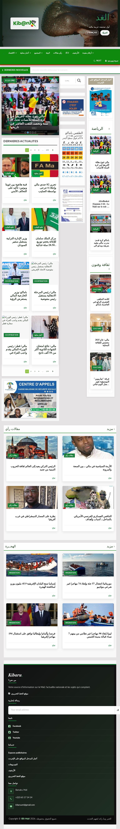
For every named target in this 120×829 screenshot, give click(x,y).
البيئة (48, 53)
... (42, 150)
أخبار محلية (24, 53)
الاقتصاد (11, 53)
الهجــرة (60, 546)
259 (47, 150)
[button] (97, 61)
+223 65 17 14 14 (23, 798)
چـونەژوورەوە (112, 61)
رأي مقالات (57, 53)
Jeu (67, 53)
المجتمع (37, 53)
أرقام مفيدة (87, 53)
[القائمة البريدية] (117, 710)
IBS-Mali (25, 819)
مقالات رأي (60, 429)
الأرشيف (75, 53)
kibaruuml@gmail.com (25, 805)
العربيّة (105, 33)
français (92, 33)
